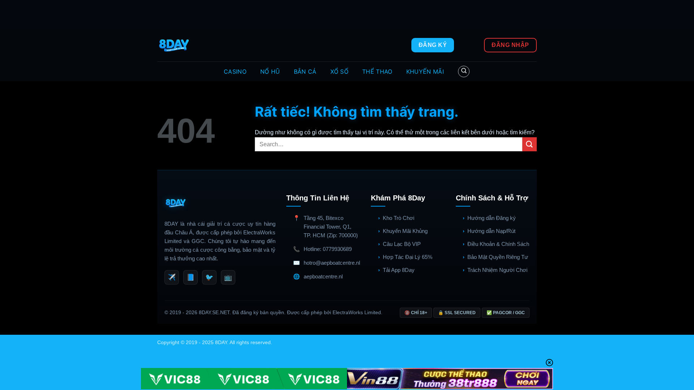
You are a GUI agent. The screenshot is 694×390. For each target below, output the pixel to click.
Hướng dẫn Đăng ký (491, 218)
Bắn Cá (305, 71)
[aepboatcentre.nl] (174, 45)
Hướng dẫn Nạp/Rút (491, 231)
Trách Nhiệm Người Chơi (497, 270)
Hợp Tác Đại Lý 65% (407, 257)
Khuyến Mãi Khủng (405, 231)
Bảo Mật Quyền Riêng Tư (497, 257)
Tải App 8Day (399, 270)
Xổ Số (339, 71)
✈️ (172, 277)
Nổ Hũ (270, 71)
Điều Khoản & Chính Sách (498, 244)
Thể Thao (377, 71)
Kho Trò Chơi (398, 218)
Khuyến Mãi (425, 71)
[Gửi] (529, 144)
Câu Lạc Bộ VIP (402, 244)
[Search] (464, 71)
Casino (235, 71)
